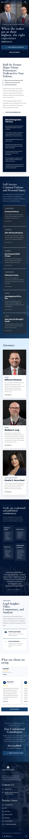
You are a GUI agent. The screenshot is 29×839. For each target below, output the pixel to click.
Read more (5, 701)
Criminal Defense (9, 804)
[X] (2, 836)
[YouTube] (9, 836)
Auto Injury (7, 817)
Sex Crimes (7, 811)
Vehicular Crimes (8, 814)
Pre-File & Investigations (10, 824)
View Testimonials (14, 709)
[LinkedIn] (6, 836)
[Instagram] (11, 836)
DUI (5, 808)
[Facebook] (4, 836)
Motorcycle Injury (9, 821)
